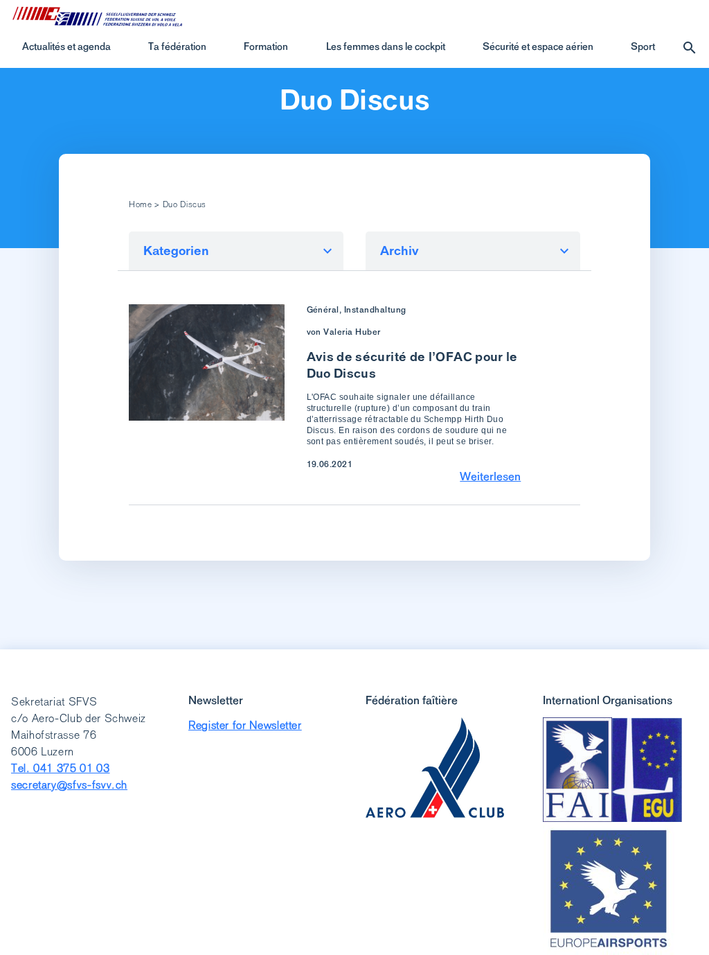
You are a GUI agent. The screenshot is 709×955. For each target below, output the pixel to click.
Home (140, 204)
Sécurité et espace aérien (538, 46)
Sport (643, 46)
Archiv (399, 250)
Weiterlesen (490, 476)
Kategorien (176, 250)
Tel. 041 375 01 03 (60, 768)
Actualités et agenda (66, 46)
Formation (266, 46)
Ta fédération (177, 46)
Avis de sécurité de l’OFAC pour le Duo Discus (412, 365)
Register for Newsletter (245, 725)
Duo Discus (355, 99)
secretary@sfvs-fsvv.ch (69, 785)
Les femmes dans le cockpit (385, 46)
